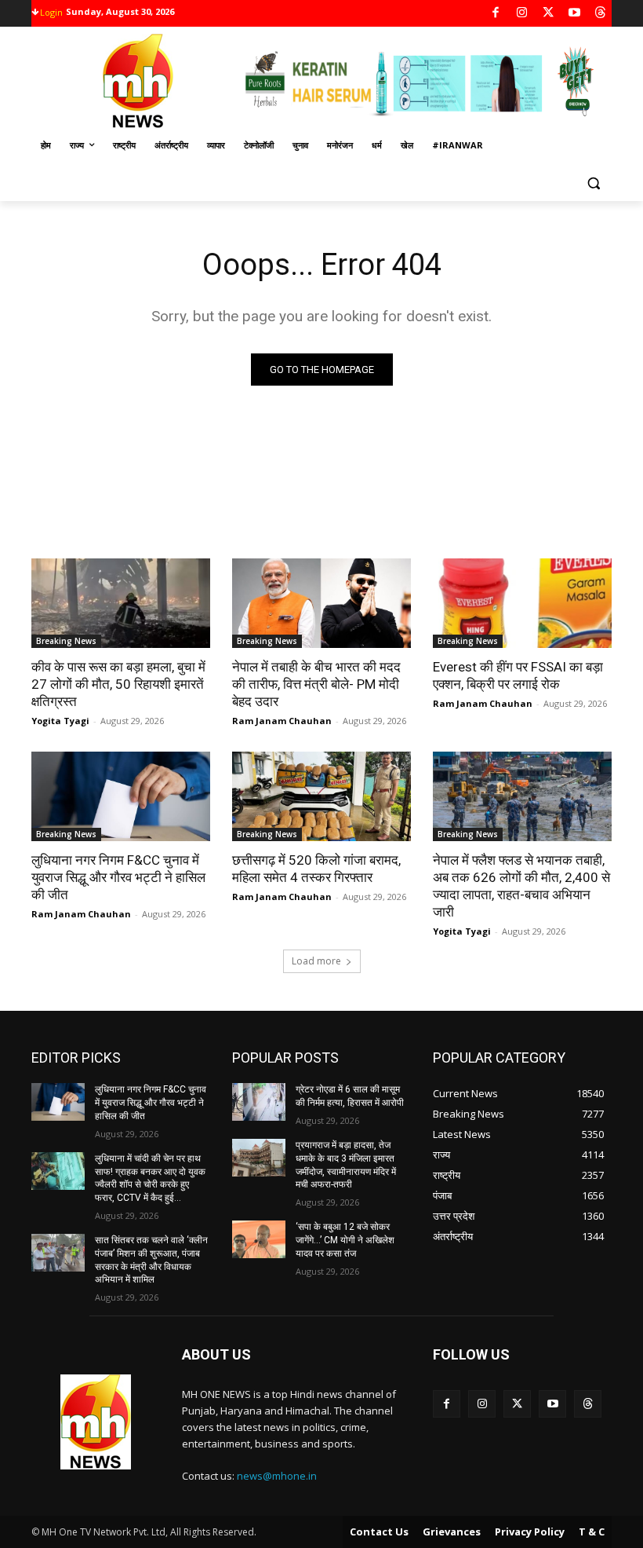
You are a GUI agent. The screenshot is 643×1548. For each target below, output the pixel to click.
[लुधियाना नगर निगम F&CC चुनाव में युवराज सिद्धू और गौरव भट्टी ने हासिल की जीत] (120, 796)
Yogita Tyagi (60, 720)
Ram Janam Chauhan (282, 720)
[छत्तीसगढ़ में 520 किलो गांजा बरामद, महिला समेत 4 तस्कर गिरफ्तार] (321, 796)
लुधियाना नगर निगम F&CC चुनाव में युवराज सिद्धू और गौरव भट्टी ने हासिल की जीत (118, 877)
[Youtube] (574, 13)
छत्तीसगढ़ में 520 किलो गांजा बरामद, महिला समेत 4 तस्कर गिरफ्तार (316, 868)
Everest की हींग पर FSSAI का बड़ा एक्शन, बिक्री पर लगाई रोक (518, 675)
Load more (316, 961)
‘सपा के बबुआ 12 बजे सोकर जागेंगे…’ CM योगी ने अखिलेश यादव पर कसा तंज (345, 1240)
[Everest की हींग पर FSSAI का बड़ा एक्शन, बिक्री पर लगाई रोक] (522, 603)
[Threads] (601, 13)
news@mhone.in (277, 1476)
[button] (593, 183)
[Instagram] (521, 13)
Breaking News (66, 640)
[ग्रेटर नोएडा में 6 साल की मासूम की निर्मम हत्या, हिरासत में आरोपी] (258, 1102)
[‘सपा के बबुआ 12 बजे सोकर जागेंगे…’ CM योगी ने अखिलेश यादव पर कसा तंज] (258, 1239)
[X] (548, 13)
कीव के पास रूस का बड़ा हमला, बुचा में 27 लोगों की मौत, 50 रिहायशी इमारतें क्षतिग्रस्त (118, 684)
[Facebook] (496, 13)
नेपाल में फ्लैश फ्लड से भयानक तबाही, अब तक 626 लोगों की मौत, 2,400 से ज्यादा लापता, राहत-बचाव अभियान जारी (521, 886)
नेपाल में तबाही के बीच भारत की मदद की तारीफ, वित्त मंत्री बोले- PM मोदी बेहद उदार (316, 684)
